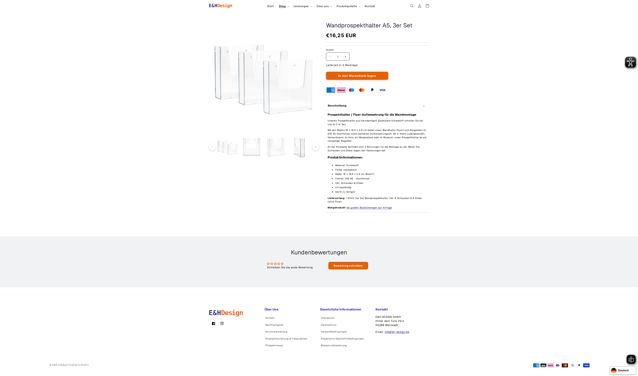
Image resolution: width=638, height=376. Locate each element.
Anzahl (330, 49)
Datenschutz (329, 324)
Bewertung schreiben (348, 265)
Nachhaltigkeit (274, 324)
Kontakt (270, 317)
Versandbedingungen (334, 331)
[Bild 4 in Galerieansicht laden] (300, 147)
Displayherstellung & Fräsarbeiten (286, 338)
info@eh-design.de (397, 332)
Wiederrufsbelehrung (334, 345)
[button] (284, 6)
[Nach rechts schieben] (315, 147)
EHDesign (63, 365)
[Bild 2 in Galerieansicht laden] (252, 147)
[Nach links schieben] (212, 147)
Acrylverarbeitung (276, 331)
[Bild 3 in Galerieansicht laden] (276, 147)
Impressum (327, 317)
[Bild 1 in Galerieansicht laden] (227, 147)
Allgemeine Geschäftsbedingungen (342, 338)
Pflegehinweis (274, 345)
